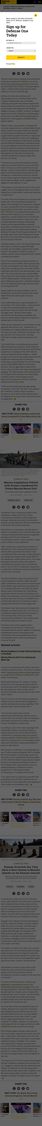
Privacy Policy (10, 64)
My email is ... (10, 40)
